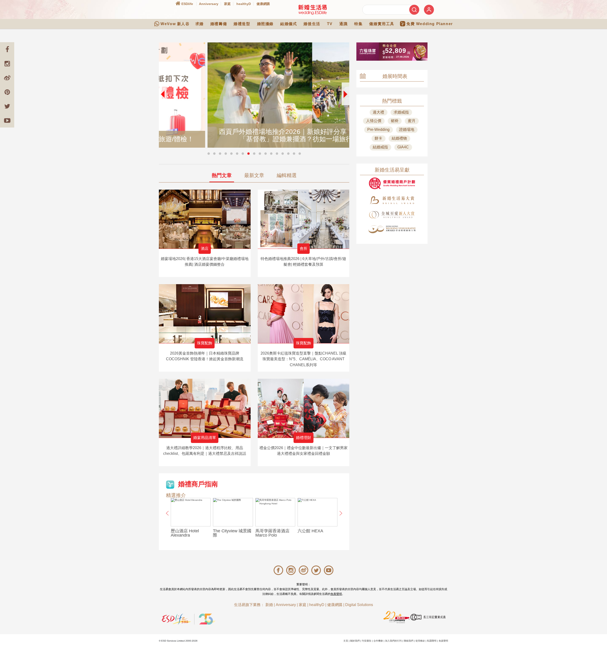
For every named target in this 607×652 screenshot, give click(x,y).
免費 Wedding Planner (429, 24)
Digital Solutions (359, 605)
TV (330, 24)
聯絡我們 (408, 640)
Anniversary (208, 4)
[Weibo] (7, 78)
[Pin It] (7, 92)
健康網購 (263, 4)
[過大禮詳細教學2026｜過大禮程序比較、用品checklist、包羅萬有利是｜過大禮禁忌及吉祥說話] (205, 408)
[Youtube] (7, 120)
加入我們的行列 (393, 640)
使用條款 (420, 640)
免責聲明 (336, 594)
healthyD (243, 4)
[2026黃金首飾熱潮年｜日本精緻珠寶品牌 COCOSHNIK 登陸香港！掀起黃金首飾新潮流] (205, 313)
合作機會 (378, 640)
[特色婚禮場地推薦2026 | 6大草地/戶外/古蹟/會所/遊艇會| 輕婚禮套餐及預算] (303, 219)
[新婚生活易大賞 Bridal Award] (392, 200)
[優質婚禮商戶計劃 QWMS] (392, 183)
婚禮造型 (242, 24)
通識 (343, 24)
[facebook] (7, 49)
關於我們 (355, 640)
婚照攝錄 (265, 24)
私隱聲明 (432, 640)
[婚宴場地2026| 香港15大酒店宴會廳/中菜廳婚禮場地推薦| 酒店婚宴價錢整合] (205, 219)
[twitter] (7, 106)
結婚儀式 (288, 24)
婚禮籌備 (218, 24)
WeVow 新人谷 (175, 24)
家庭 (227, 4)
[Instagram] (7, 63)
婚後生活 (312, 24)
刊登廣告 (366, 640)
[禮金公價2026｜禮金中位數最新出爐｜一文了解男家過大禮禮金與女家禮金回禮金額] (303, 408)
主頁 (345, 640)
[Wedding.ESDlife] (312, 9)
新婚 (269, 605)
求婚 (199, 24)
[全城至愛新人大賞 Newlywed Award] (392, 214)
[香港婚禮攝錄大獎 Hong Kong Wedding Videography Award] (392, 229)
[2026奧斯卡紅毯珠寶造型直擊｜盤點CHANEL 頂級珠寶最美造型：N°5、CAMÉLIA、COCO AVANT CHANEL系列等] (303, 313)
